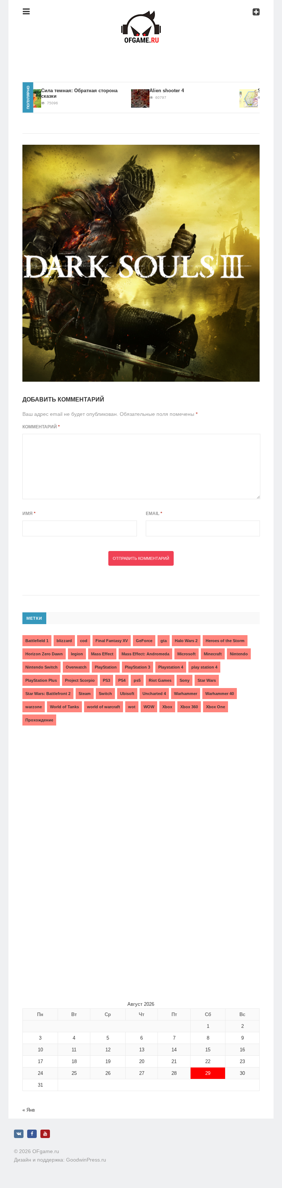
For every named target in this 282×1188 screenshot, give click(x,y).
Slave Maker (257, 90)
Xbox (167, 707)
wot (131, 707)
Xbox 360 (189, 707)
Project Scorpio (80, 680)
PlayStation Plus (41, 680)
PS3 (106, 680)
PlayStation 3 (137, 667)
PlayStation (106, 667)
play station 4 (204, 667)
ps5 (137, 680)
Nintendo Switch (41, 667)
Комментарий (41, 426)
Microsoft (186, 654)
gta (163, 640)
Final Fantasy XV (111, 640)
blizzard (64, 640)
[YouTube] (45, 1134)
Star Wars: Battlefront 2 (47, 693)
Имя (29, 513)
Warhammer (185, 693)
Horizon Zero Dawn (44, 654)
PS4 (122, 680)
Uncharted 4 (154, 693)
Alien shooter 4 (152, 90)
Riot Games (160, 680)
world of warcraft (103, 707)
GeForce (144, 640)
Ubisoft (127, 693)
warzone (33, 707)
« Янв (28, 1110)
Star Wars (207, 680)
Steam (85, 693)
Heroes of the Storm (225, 640)
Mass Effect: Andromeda (145, 654)
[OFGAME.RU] (141, 16)
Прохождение (39, 720)
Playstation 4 (170, 667)
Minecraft (213, 654)
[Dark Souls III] (140, 263)
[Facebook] (32, 1134)
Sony (184, 680)
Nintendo (239, 654)
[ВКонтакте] (19, 1134)
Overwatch (76, 667)
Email (154, 513)
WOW (149, 707)
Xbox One (215, 707)
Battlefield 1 (36, 640)
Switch (105, 693)
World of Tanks (64, 707)
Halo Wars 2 (186, 640)
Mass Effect (102, 654)
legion (77, 654)
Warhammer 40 (219, 693)
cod (83, 640)
